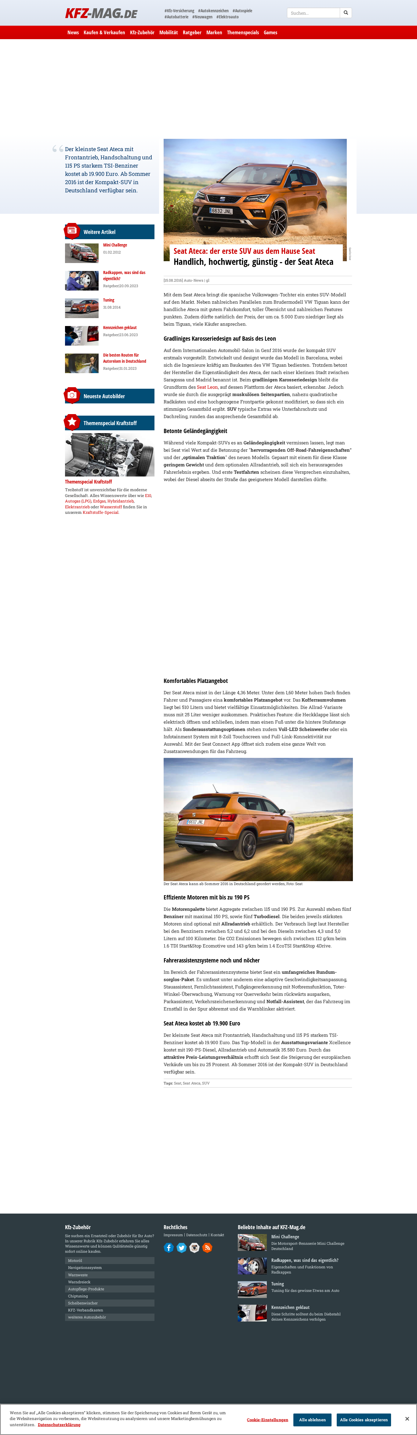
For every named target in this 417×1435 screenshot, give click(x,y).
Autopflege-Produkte (86, 1288)
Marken (214, 32)
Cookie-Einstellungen (267, 1419)
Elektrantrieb (77, 507)
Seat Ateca (192, 1083)
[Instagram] (194, 1247)
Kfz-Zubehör (142, 32)
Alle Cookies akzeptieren (364, 1419)
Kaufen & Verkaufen (104, 32)
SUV (206, 1083)
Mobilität (168, 32)
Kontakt (217, 1235)
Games (270, 32)
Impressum (173, 1235)
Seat (177, 1083)
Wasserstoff (111, 507)
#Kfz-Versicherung (179, 10)
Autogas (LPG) (78, 501)
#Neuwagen (202, 17)
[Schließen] (407, 1419)
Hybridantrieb (120, 501)
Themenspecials (243, 32)
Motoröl (75, 1260)
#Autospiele (242, 10)
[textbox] (319, 13)
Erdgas (99, 501)
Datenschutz (196, 1235)
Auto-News (193, 280)
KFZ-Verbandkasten (85, 1309)
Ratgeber (192, 32)
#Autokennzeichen (213, 10)
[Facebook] (169, 1247)
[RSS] (207, 1247)
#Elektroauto (227, 17)
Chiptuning (78, 1295)
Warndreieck (79, 1281)
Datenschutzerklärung (59, 1424)
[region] (208, 1419)
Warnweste (78, 1274)
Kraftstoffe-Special (100, 512)
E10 (148, 495)
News (73, 32)
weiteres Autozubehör (87, 1316)
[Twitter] (181, 1247)
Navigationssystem (85, 1267)
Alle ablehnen (312, 1419)
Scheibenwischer (83, 1302)
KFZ (101, 12)
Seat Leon (207, 387)
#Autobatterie (176, 17)
